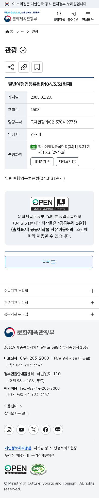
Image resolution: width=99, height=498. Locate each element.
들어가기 (73, 20)
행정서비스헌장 (65, 448)
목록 (46, 261)
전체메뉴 (88, 20)
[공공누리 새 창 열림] (50, 204)
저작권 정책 (42, 448)
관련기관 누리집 (16, 302)
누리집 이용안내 (17, 455)
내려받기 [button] (40, 161)
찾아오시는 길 (15, 413)
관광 (35, 31)
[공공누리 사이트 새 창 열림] (15, 469)
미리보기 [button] (65, 161)
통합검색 (59, 20)
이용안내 (11, 406)
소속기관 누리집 (16, 290)
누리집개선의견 (43, 455)
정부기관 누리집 (16, 314)
